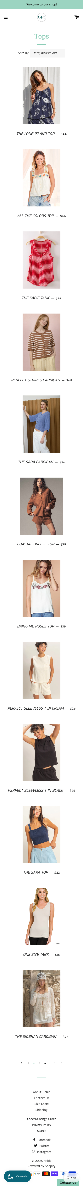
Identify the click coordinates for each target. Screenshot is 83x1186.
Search (41, 1130)
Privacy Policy (41, 1125)
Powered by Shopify (41, 1166)
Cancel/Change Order (41, 1119)
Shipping (41, 1110)
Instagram (43, 1152)
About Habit (41, 1092)
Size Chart (42, 1104)
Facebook (44, 1140)
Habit (47, 1160)
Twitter (43, 1146)
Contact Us (41, 1098)
